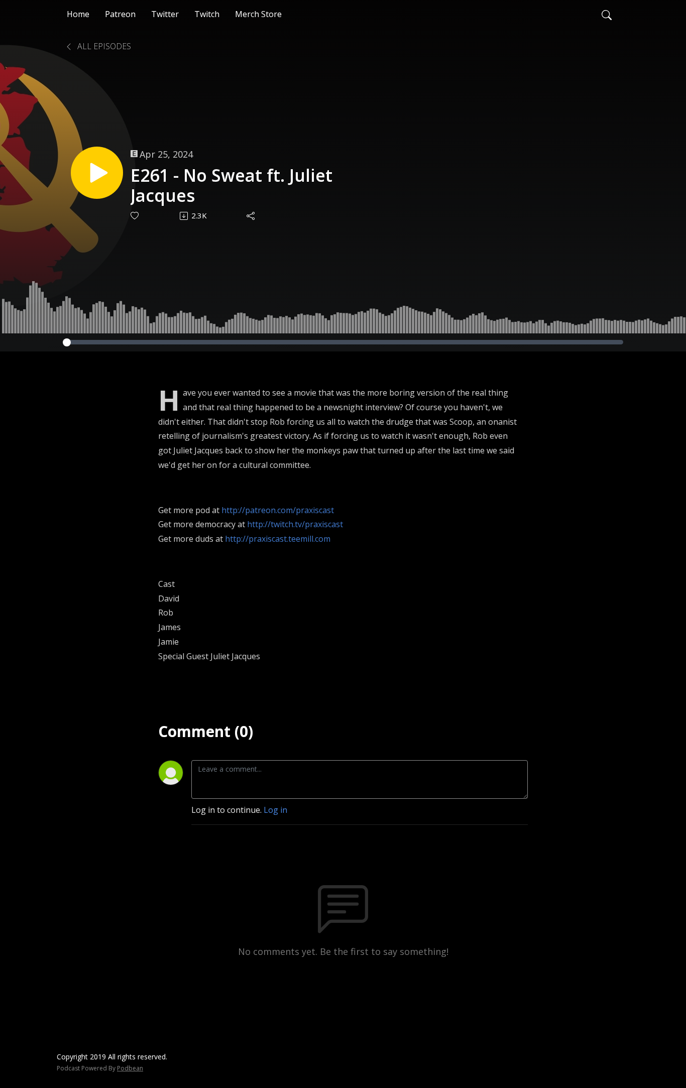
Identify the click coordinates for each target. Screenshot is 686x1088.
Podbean (130, 1068)
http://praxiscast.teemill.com (277, 538)
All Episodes (103, 46)
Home (78, 14)
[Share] (251, 216)
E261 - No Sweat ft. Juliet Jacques (231, 185)
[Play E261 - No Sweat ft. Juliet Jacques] (97, 173)
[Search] (607, 14)
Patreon (120, 14)
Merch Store (258, 14)
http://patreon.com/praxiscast (277, 510)
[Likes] (135, 215)
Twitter (165, 14)
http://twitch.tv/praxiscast (295, 524)
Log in (275, 809)
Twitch (206, 14)
